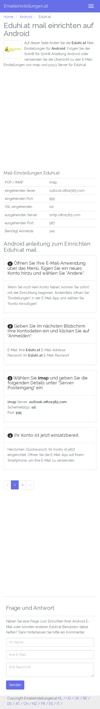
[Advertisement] (50, 118)
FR (43, 704)
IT (58, 704)
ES (51, 704)
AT (18, 704)
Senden (15, 685)
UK (77, 698)
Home (8, 17)
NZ (34, 704)
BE (85, 698)
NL (60, 698)
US (68, 698)
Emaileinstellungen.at (26, 6)
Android (26, 17)
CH (26, 704)
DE (9, 704)
